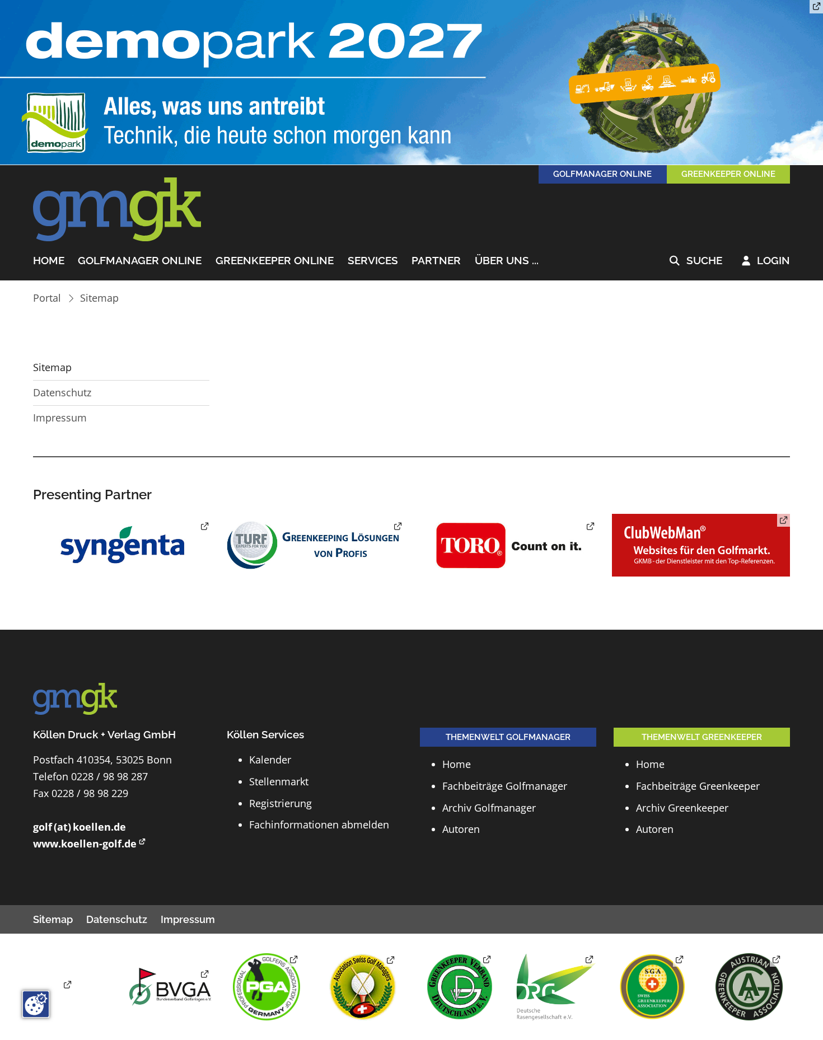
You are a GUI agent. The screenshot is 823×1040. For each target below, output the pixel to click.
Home (48, 261)
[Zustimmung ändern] (35, 1004)
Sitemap (99, 297)
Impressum (60, 417)
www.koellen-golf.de (85, 843)
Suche (696, 261)
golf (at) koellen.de (79, 826)
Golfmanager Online (140, 261)
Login (766, 261)
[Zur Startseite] (117, 209)
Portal (47, 297)
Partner (436, 261)
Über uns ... (507, 261)
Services (373, 261)
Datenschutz (62, 392)
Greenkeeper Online (275, 261)
